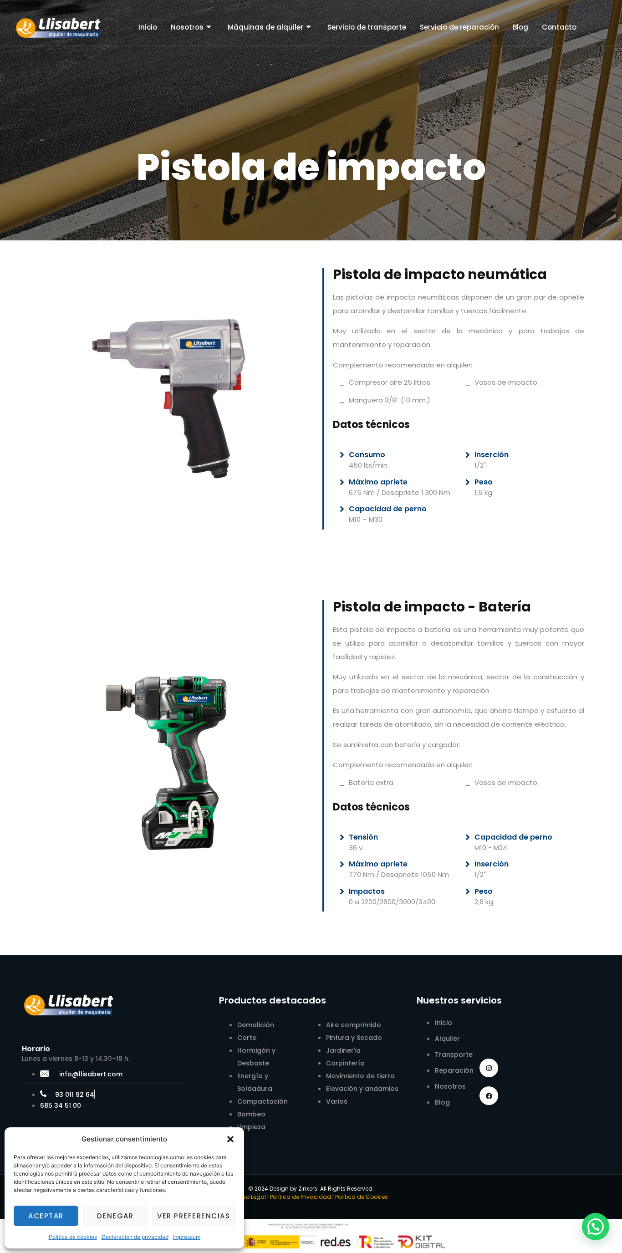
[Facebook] (488, 1095)
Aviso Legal (250, 1197)
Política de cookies (73, 1236)
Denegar (115, 1216)
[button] (230, 1139)
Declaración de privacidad (135, 1236)
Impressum (186, 1236)
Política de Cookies (361, 1197)
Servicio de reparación (459, 27)
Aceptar (46, 1216)
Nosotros (187, 27)
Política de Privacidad (300, 1197)
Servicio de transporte (366, 27)
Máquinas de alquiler (265, 27)
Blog (520, 27)
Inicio (147, 27)
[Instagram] (488, 1068)
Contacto (559, 27)
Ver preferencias (193, 1216)
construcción (555, 677)
